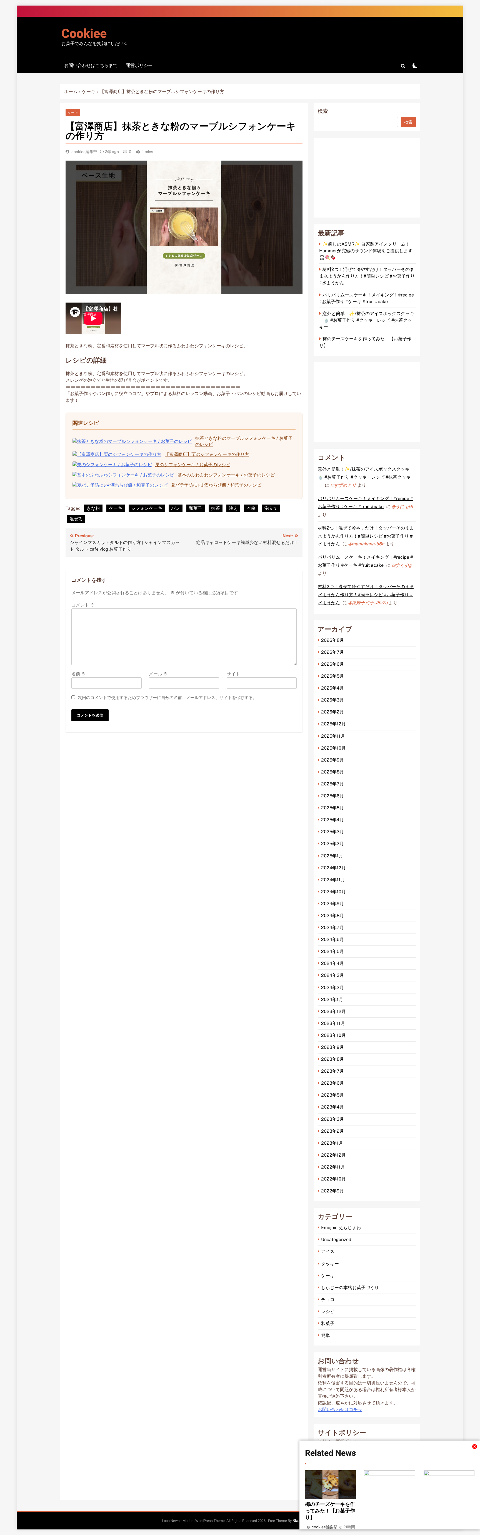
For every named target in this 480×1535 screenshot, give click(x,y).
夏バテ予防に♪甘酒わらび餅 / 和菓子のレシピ (216, 485)
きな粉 (93, 508)
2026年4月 (332, 688)
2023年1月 (332, 1143)
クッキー (330, 1263)
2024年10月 (333, 891)
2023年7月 (332, 1071)
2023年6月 (332, 1083)
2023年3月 (332, 1119)
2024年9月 (332, 903)
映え (233, 508)
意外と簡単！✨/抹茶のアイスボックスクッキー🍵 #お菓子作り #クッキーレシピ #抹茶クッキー (366, 320)
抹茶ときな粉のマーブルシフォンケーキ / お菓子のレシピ (243, 441)
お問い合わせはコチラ (340, 1409)
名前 (78, 674)
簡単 (325, 1335)
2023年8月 (332, 1059)
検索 (323, 111)
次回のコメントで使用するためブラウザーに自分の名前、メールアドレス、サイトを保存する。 (167, 698)
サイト (233, 674)
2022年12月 (333, 1155)
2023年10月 (333, 1035)
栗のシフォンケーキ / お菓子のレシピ (192, 464)
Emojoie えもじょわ (341, 1227)
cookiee (84, 34)
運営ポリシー (139, 65)
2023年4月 (332, 1107)
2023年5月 (332, 1095)
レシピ (327, 1311)
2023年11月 (333, 1023)
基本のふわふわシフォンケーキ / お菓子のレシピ (226, 475)
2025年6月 (332, 795)
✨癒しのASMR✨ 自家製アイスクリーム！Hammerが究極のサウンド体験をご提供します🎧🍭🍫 (365, 250)
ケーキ (88, 91)
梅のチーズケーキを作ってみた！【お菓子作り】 (330, 1510)
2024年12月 (333, 867)
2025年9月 (332, 760)
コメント (83, 605)
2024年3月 (332, 975)
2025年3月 (332, 831)
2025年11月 (333, 736)
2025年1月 (332, 855)
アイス (327, 1251)
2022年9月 (332, 1191)
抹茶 (215, 508)
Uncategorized (336, 1239)
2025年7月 (332, 784)
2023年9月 (332, 1047)
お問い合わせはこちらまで (91, 65)
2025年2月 (332, 843)
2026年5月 (332, 676)
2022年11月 (333, 1167)
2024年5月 (332, 951)
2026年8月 (332, 640)
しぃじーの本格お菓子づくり (350, 1287)
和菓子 (195, 508)
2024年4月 (332, 963)
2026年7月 (332, 652)
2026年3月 (332, 700)
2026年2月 (332, 712)
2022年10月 (333, 1179)
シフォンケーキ (146, 508)
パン (175, 508)
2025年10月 (333, 748)
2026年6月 (332, 664)
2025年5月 (332, 807)
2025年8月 (332, 772)
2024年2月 (332, 987)
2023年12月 (333, 1011)
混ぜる (76, 519)
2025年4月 (332, 819)
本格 (251, 508)
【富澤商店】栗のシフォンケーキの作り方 (207, 454)
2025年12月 (333, 724)
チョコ (327, 1299)
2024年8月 (332, 915)
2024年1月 (332, 999)
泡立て (271, 508)
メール (158, 674)
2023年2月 (332, 1131)
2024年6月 (332, 939)
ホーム (71, 91)
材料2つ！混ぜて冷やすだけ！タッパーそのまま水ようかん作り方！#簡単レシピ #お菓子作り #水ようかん (367, 276)
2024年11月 (333, 879)
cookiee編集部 (84, 151)
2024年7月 (332, 927)
